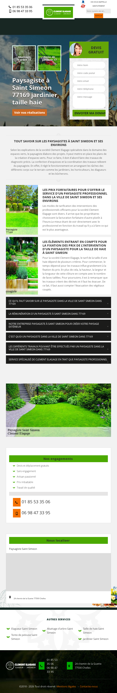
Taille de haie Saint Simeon (93, 630)
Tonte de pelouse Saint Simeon (24, 637)
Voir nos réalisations (29, 112)
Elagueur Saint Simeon (24, 628)
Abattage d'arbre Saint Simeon (60, 630)
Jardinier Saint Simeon (95, 639)
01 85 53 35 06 (22, 7)
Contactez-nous (89, 686)
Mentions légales (66, 686)
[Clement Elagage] (58, 12)
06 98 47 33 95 (22, 11)
